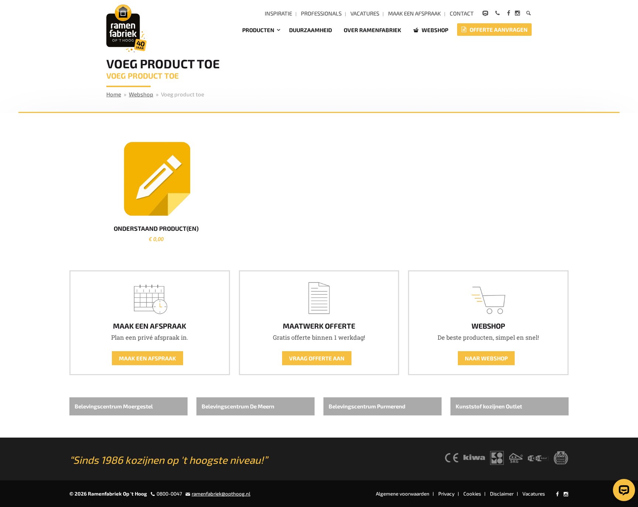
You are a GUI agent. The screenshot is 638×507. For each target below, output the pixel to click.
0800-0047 (169, 494)
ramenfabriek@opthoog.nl (221, 494)
